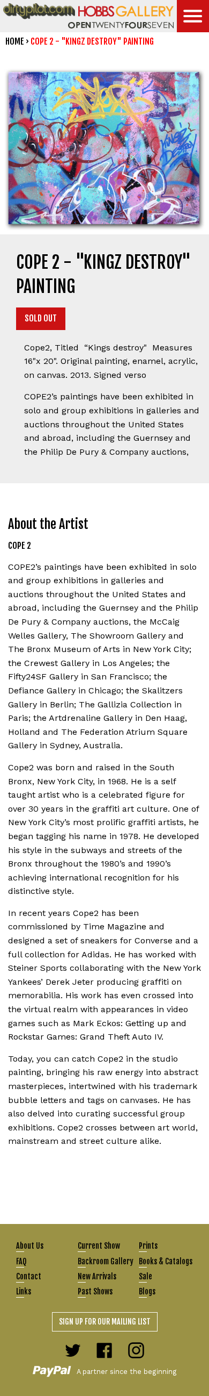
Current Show (99, 1245)
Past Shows (95, 1291)
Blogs (147, 1291)
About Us (29, 1245)
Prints (148, 1245)
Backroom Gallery (105, 1261)
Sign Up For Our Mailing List (105, 1321)
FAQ (21, 1261)
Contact (28, 1276)
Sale (145, 1276)
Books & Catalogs (165, 1261)
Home (14, 41)
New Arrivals (97, 1276)
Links (23, 1291)
